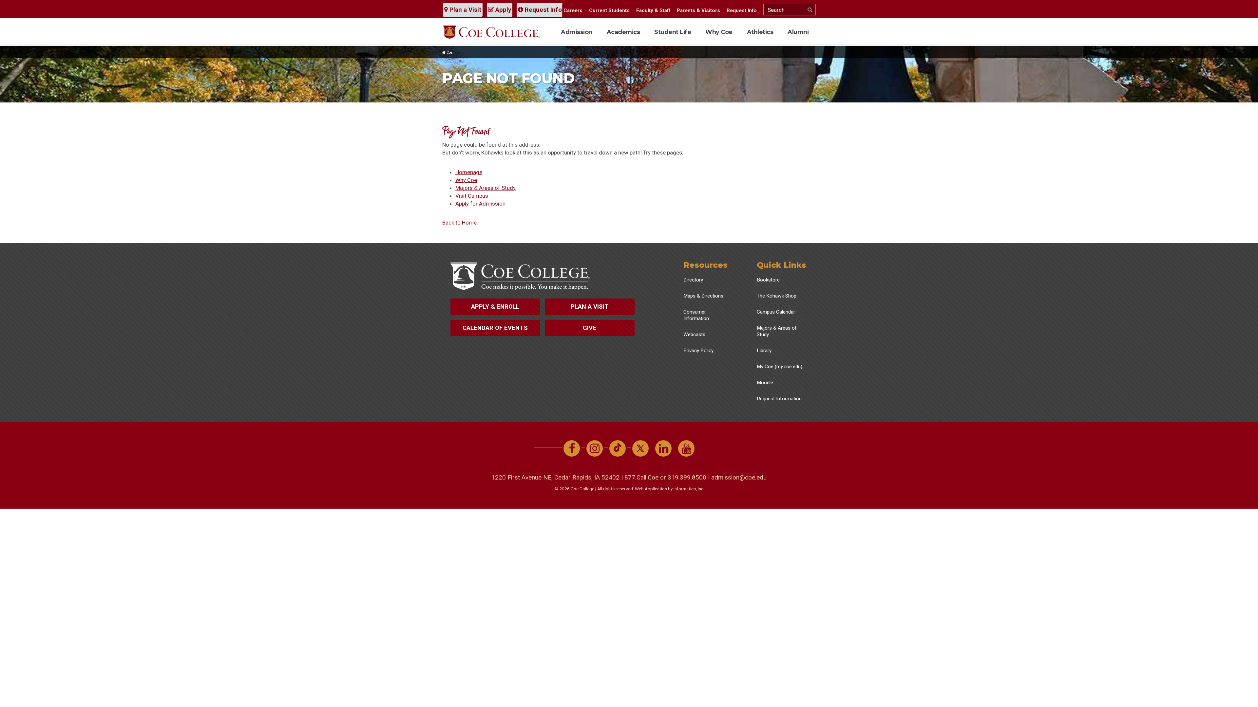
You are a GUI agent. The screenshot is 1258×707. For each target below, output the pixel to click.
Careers (572, 10)
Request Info (542, 9)
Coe (449, 52)
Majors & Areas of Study (485, 188)
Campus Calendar (776, 312)
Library (764, 351)
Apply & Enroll (495, 306)
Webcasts (694, 334)
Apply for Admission (480, 203)
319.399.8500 (687, 477)
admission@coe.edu (739, 477)
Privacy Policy (698, 351)
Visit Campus (471, 195)
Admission (576, 31)
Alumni (798, 31)
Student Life (672, 31)
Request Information (779, 399)
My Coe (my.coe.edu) (779, 367)
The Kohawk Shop (776, 296)
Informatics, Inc (688, 488)
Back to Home (459, 222)
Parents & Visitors (698, 10)
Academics (623, 31)
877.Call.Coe (641, 477)
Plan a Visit (464, 9)
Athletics (760, 31)
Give (589, 328)
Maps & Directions (703, 296)
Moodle (765, 383)
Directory (693, 280)
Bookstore (768, 280)
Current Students (609, 10)
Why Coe (719, 31)
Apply (502, 9)
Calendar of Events (495, 328)
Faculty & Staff (653, 10)
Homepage (468, 172)
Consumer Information (696, 315)
